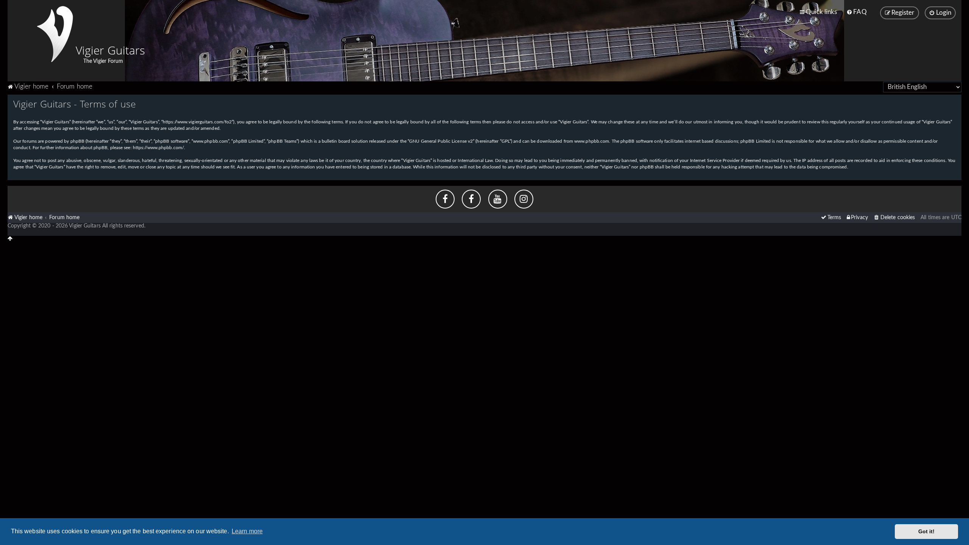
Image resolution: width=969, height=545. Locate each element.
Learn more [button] (247, 531)
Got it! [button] (926, 531)
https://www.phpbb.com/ (158, 147)
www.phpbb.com (591, 141)
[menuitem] (856, 12)
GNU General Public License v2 (441, 141)
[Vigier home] (55, 34)
